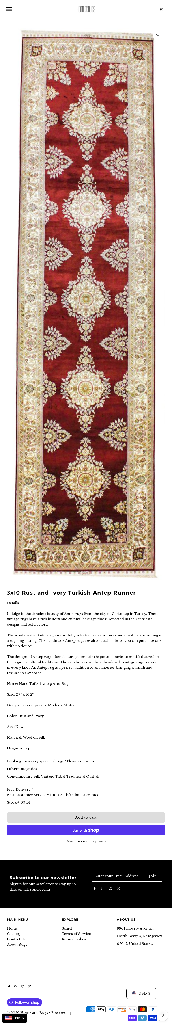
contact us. (87, 761)
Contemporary (20, 776)
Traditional (75, 776)
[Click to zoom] (158, 35)
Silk (37, 776)
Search (67, 928)
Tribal (60, 776)
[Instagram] (110, 889)
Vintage (47, 776)
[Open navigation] (37, 9)
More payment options (86, 841)
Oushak (92, 776)
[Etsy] (118, 889)
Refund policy (74, 939)
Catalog (13, 934)
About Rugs (17, 944)
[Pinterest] (102, 889)
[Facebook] (95, 889)
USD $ (144, 993)
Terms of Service (76, 934)
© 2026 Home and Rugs (28, 1012)
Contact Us (16, 939)
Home (12, 928)
